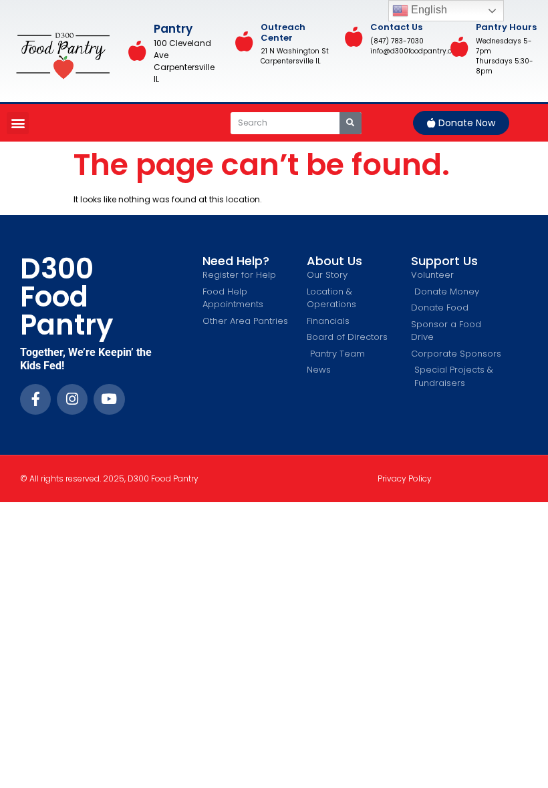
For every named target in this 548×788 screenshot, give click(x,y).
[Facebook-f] (35, 399)
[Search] (350, 123)
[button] (18, 123)
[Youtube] (109, 399)
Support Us (444, 260)
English (427, 9)
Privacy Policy (405, 478)
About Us (334, 260)
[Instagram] (72, 399)
